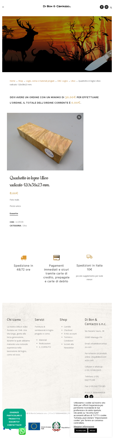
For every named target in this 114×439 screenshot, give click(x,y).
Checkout (68, 330)
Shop (20, 81)
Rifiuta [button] (92, 430)
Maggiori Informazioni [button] (84, 426)
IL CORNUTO (45, 347)
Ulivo (73, 81)
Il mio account (70, 333)
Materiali (43, 340)
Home (12, 81)
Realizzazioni (44, 343)
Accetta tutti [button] (81, 430)
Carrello (67, 326)
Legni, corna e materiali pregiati (40, 81)
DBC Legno (62, 81)
